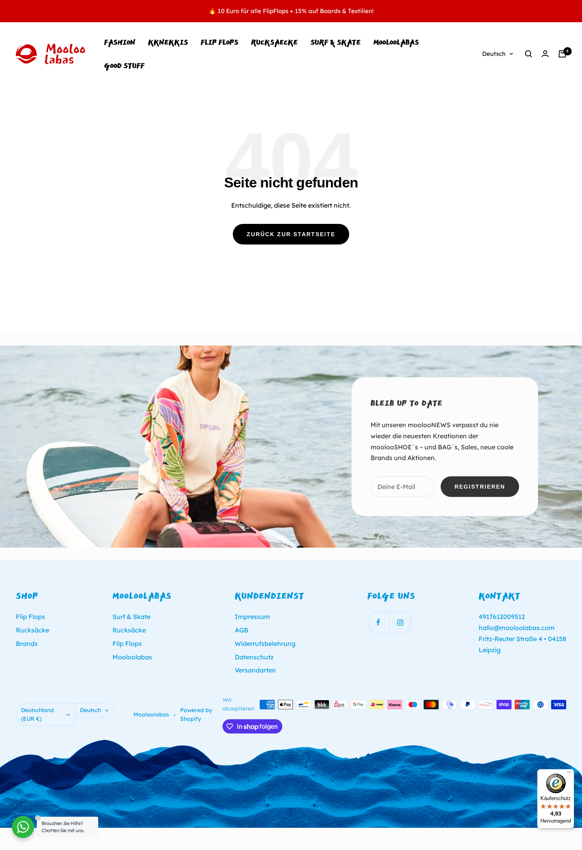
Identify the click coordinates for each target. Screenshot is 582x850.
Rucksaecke (274, 42)
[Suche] (528, 53)
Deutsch (494, 53)
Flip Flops (219, 42)
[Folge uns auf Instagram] (400, 622)
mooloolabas (396, 42)
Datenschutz (254, 657)
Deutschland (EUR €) (37, 714)
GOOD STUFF (124, 65)
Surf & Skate (335, 42)
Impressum (252, 617)
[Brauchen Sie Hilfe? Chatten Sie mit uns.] (23, 827)
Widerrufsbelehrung (265, 644)
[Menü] (569, 774)
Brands (27, 644)
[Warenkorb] (562, 53)
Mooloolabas (132, 657)
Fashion (119, 42)
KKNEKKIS (168, 42)
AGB (241, 630)
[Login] (545, 53)
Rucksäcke (32, 630)
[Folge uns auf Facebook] (378, 622)
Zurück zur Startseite (291, 234)
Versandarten (255, 670)
